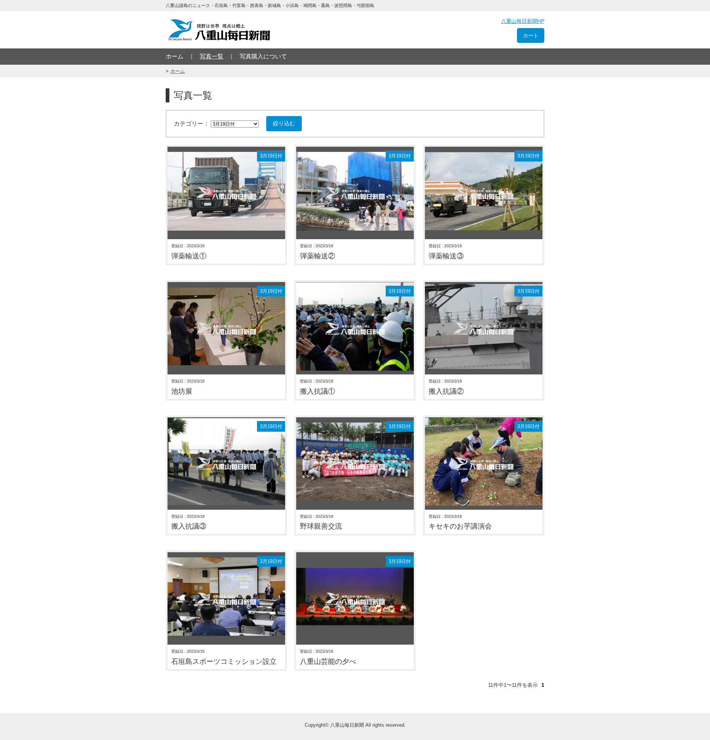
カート (530, 35)
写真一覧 (211, 56)
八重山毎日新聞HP (522, 21)
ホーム (174, 56)
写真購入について (263, 56)
